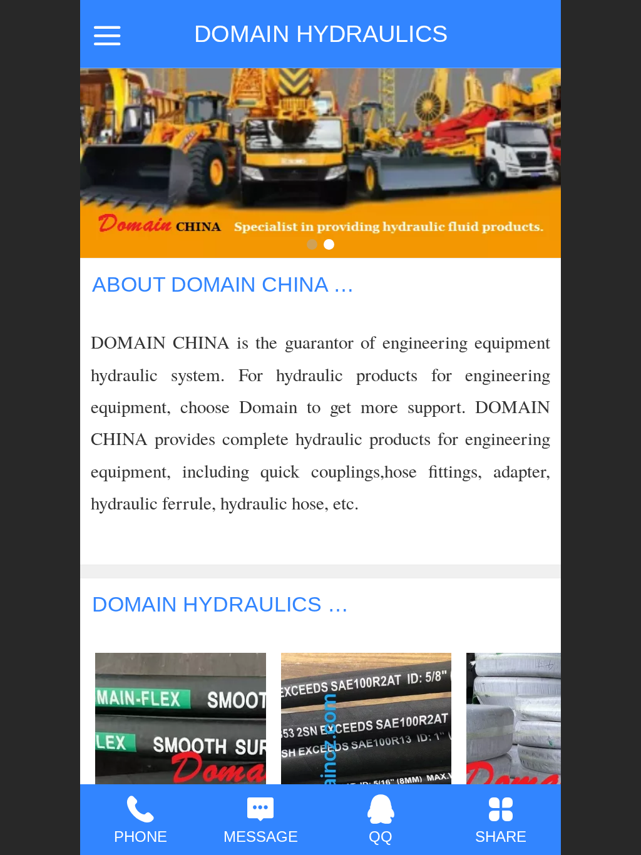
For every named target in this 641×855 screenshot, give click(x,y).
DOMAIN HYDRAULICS (321, 33)
